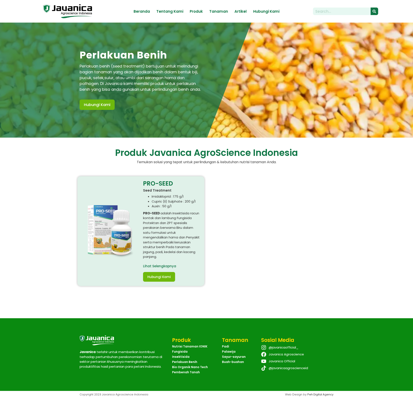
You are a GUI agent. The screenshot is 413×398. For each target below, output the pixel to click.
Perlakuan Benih (184, 362)
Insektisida (181, 357)
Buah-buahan (233, 362)
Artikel (240, 11)
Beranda (142, 11)
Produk (196, 11)
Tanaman (218, 11)
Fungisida (180, 351)
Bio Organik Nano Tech (190, 367)
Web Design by (309, 394)
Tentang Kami (169, 11)
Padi (225, 346)
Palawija (229, 351)
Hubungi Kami (266, 11)
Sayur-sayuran (234, 357)
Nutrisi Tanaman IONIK (189, 346)
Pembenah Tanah (186, 372)
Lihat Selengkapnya (159, 266)
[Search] (374, 11)
